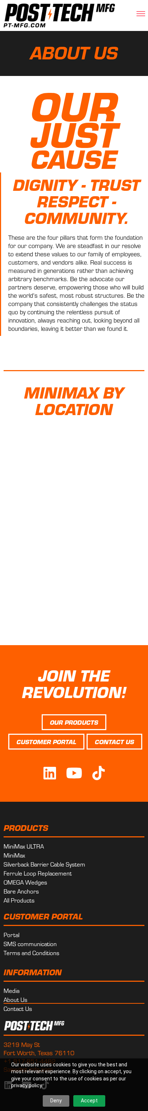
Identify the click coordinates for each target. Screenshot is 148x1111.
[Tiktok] (98, 773)
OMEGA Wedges (25, 882)
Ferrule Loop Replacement (38, 873)
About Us (15, 999)
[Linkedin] (49, 773)
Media (11, 990)
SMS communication (30, 943)
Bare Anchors (21, 891)
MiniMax (14, 855)
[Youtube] (74, 773)
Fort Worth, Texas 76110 (39, 1052)
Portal (11, 934)
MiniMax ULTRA (24, 846)
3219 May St (22, 1044)
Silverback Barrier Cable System (44, 864)
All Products (19, 900)
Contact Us (18, 1008)
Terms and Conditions (31, 952)
